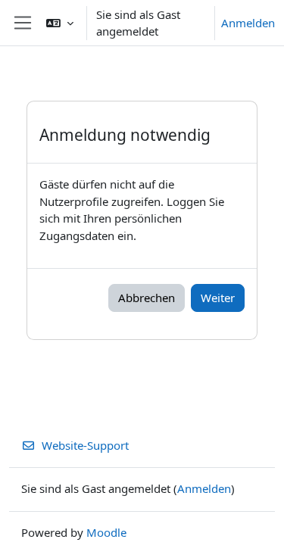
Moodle (106, 532)
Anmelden (248, 22)
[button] (59, 22)
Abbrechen (146, 297)
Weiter (218, 297)
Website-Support (85, 445)
